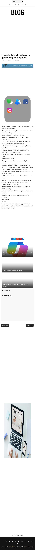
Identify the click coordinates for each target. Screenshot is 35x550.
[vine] (9, 541)
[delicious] (19, 541)
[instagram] (19, 5)
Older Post (29, 325)
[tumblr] (25, 541)
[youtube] (28, 541)
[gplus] (15, 5)
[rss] (15, 541)
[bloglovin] (25, 5)
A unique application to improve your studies (12, 270)
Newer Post (5, 325)
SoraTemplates (11, 547)
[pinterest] (22, 5)
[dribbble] (6, 541)
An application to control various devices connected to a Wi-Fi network (16, 285)
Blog (17, 12)
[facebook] (9, 5)
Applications (16, 60)
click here (4, 201)
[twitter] (12, 5)
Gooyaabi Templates (29, 547)
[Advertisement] (17, 36)
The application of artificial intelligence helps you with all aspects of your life (17, 253)
